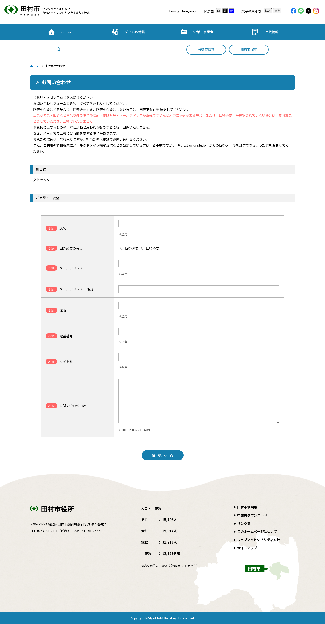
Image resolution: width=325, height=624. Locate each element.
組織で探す (249, 49)
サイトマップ (247, 548)
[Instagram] (316, 11)
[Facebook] (293, 11)
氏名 (57, 228)
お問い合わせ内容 (67, 405)
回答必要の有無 (65, 248)
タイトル (60, 361)
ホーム (35, 65)
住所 (57, 310)
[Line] (301, 11)
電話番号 (60, 336)
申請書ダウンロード (252, 515)
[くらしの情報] (128, 32)
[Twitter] (308, 11)
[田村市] (46, 11)
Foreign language (183, 11)
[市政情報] (265, 32)
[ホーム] (59, 32)
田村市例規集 (247, 507)
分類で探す (206, 49)
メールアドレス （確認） (72, 289)
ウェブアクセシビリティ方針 (258, 539)
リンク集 (243, 523)
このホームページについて (257, 531)
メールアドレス (65, 268)
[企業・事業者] (197, 32)
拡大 (268, 10)
